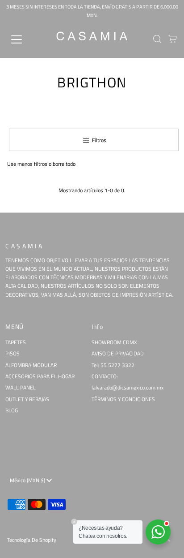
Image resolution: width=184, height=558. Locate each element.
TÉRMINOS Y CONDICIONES (123, 399)
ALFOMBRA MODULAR (31, 365)
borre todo (64, 164)
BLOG (11, 411)
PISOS (12, 354)
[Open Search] (157, 39)
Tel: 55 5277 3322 (113, 365)
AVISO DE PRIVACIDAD (118, 354)
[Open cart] (172, 39)
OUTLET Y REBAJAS (27, 399)
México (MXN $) (28, 480)
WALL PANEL (20, 388)
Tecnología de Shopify (31, 540)
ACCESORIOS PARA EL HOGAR (40, 376)
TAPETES (15, 342)
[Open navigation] (25, 39)
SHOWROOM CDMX (114, 342)
